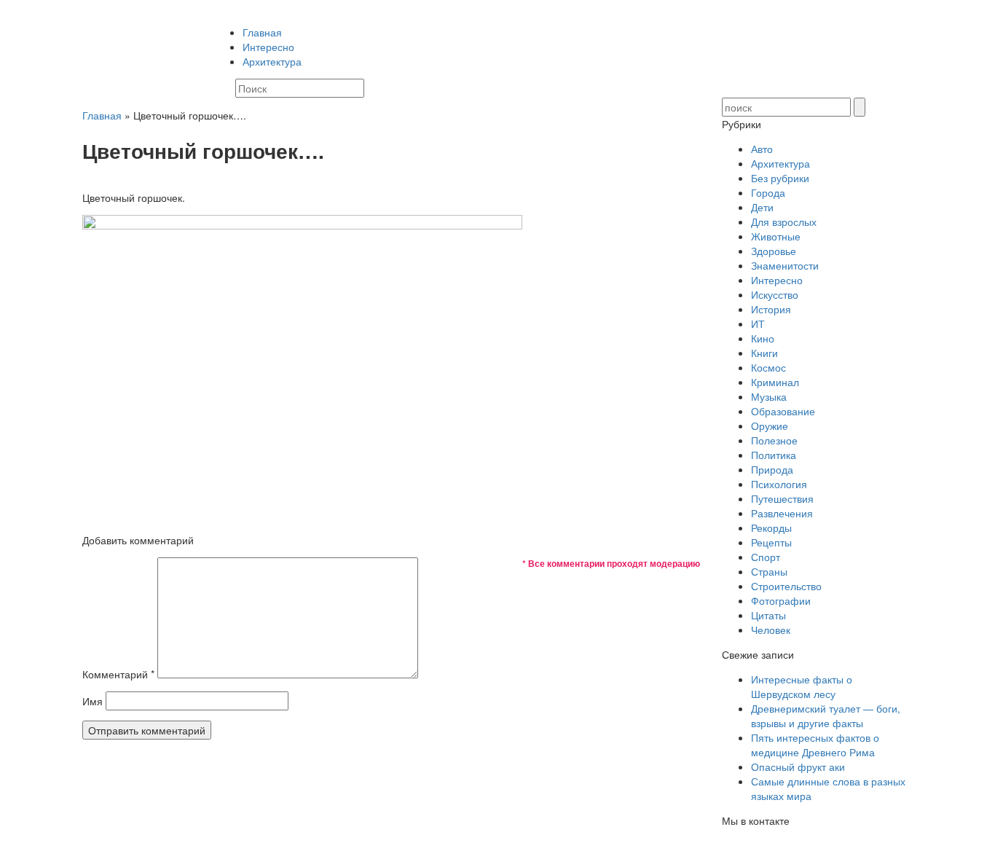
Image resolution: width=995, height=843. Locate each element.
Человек (770, 629)
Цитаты (768, 615)
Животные (776, 236)
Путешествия (782, 498)
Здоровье (773, 250)
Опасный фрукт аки (798, 766)
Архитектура (272, 61)
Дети (762, 207)
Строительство (786, 586)
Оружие (769, 425)
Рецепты (771, 542)
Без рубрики (780, 177)
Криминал (775, 382)
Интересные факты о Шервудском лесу (801, 686)
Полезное (774, 440)
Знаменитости (785, 265)
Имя (92, 701)
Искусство (774, 294)
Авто (762, 148)
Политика (773, 454)
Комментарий (118, 674)
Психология (779, 484)
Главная (262, 32)
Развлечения (782, 513)
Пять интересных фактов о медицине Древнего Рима (815, 744)
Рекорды (771, 527)
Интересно (268, 46)
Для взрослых (784, 221)
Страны (769, 571)
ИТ (758, 323)
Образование (783, 411)
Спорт (765, 556)
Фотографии (781, 600)
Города (768, 192)
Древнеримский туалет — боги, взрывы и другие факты (825, 715)
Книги (764, 352)
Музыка (769, 396)
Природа (772, 469)
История (771, 309)
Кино (762, 338)
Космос (768, 367)
